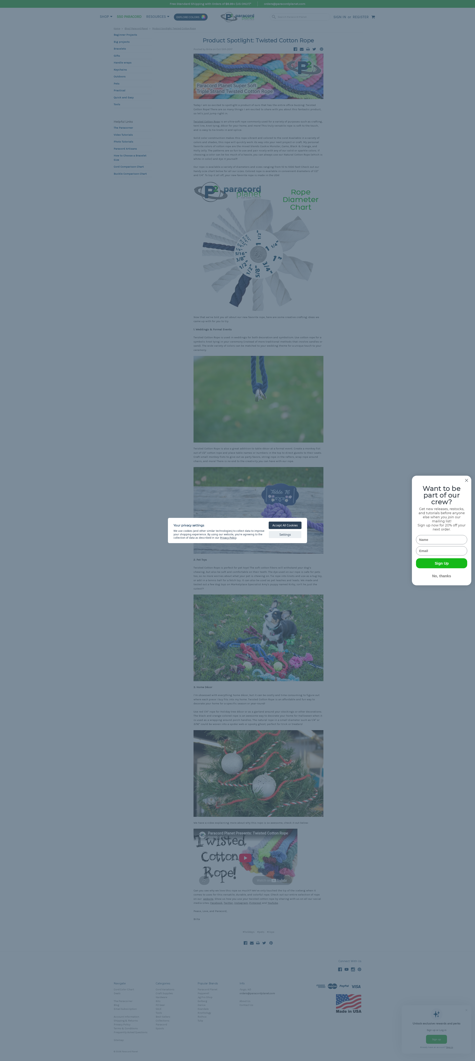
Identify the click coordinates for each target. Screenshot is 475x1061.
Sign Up (442, 563)
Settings (285, 535)
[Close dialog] (466, 480)
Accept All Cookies (285, 525)
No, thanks (441, 576)
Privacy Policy (228, 537)
